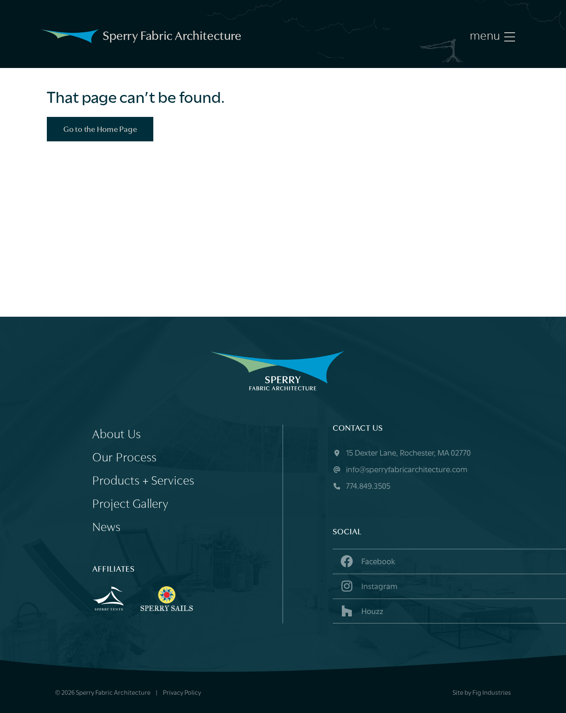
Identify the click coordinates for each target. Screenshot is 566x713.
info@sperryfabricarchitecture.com (405, 470)
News (106, 527)
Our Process (124, 458)
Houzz (371, 612)
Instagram (378, 587)
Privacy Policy (182, 693)
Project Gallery (130, 504)
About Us (116, 435)
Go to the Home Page (100, 130)
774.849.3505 (367, 487)
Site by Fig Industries (481, 693)
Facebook (377, 562)
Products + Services (143, 481)
